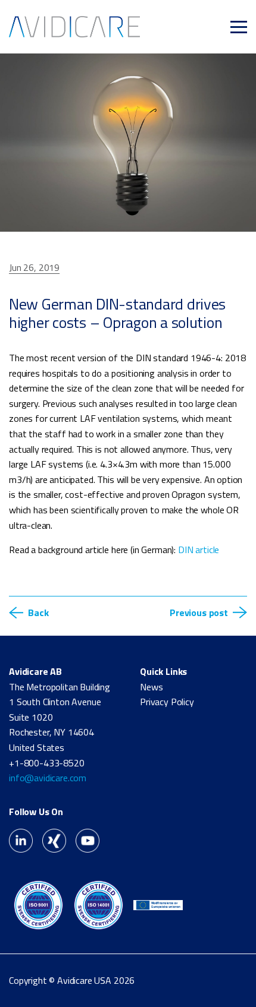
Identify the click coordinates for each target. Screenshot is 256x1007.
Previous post (199, 612)
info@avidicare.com (47, 778)
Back (38, 612)
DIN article (198, 549)
